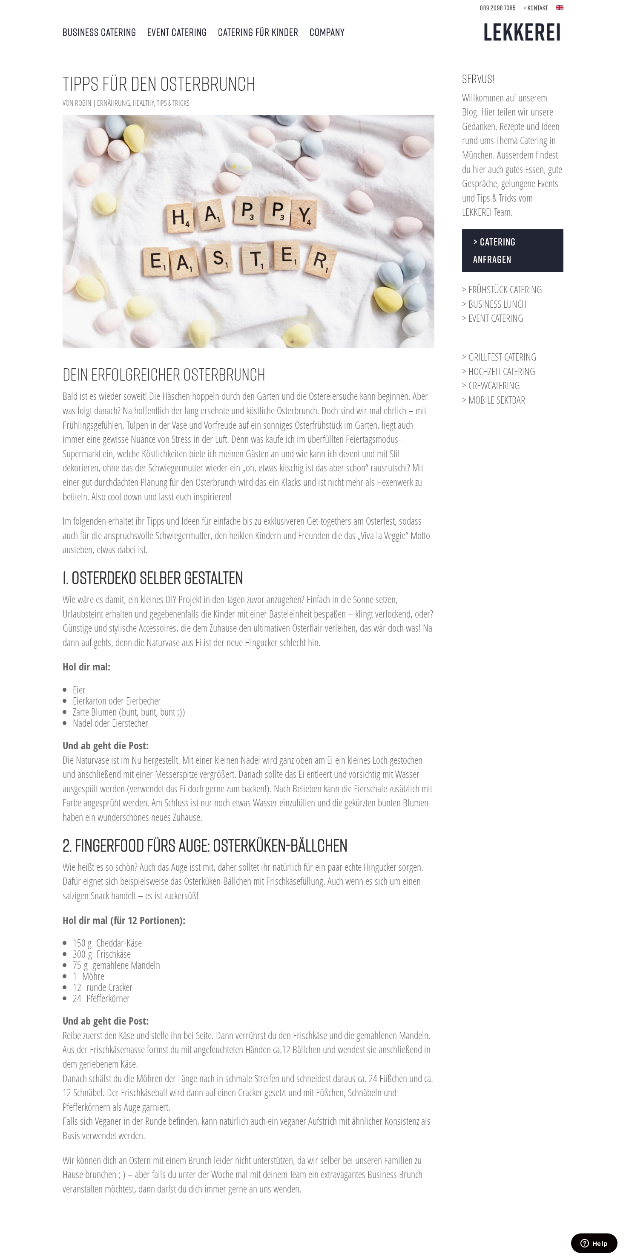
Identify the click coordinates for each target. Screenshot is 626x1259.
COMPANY (327, 33)
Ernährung (113, 103)
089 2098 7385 (498, 8)
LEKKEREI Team (486, 212)
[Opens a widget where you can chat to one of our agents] (594, 1244)
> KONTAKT (535, 8)
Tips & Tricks (173, 103)
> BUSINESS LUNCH (494, 304)
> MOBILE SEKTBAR (493, 400)
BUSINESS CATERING (99, 33)
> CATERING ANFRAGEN (494, 250)
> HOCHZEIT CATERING (498, 371)
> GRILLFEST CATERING (499, 356)
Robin (83, 103)
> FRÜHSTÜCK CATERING (502, 289)
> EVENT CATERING (492, 318)
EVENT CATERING (177, 33)
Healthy (143, 103)
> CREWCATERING (491, 385)
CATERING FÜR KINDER (258, 33)
